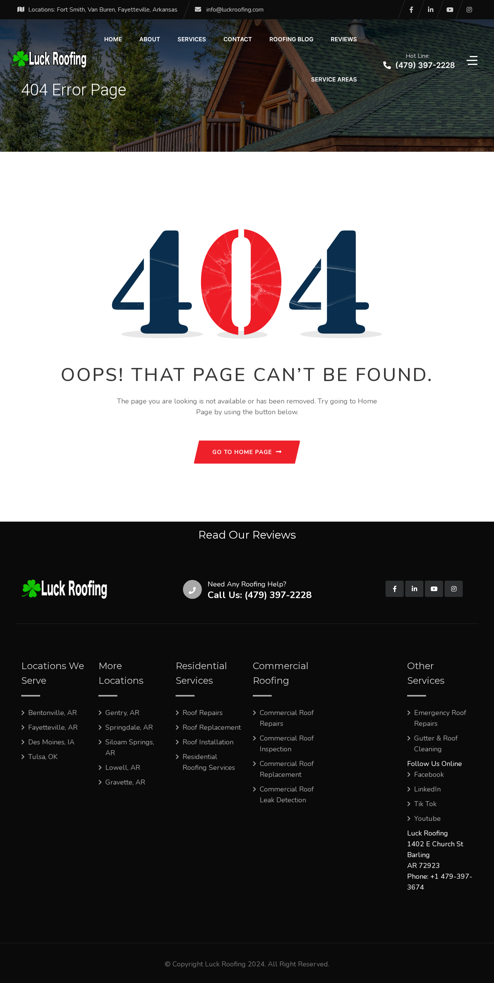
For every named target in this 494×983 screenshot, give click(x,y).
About (149, 39)
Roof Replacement (212, 727)
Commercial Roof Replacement (287, 769)
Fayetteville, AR (53, 727)
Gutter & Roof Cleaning (436, 744)
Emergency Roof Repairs (440, 718)
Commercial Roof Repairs (287, 718)
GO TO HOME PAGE (242, 452)
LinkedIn (427, 789)
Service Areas (334, 79)
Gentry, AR (122, 712)
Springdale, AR (129, 727)
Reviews (344, 39)
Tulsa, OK (43, 756)
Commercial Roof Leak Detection (287, 795)
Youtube (427, 818)
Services (192, 39)
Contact (237, 39)
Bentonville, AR (52, 712)
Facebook (429, 774)
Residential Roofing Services (209, 762)
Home (113, 39)
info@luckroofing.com (235, 9)
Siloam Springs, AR (129, 747)
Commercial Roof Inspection (287, 744)
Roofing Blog (291, 39)
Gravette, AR (125, 782)
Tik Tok (425, 803)
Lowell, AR (122, 767)
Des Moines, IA (51, 742)
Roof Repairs (203, 712)
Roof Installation (208, 742)
